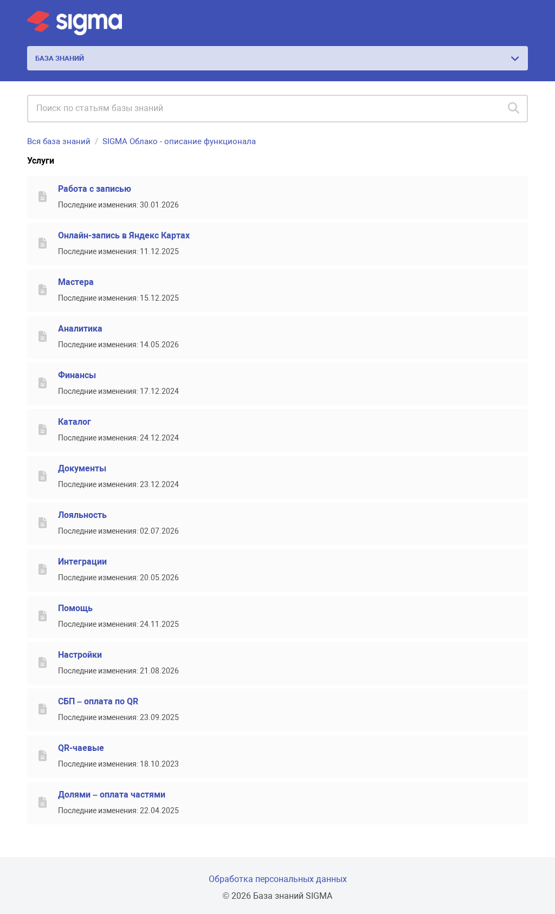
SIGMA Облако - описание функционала (179, 141)
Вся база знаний (59, 141)
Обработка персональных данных (278, 879)
